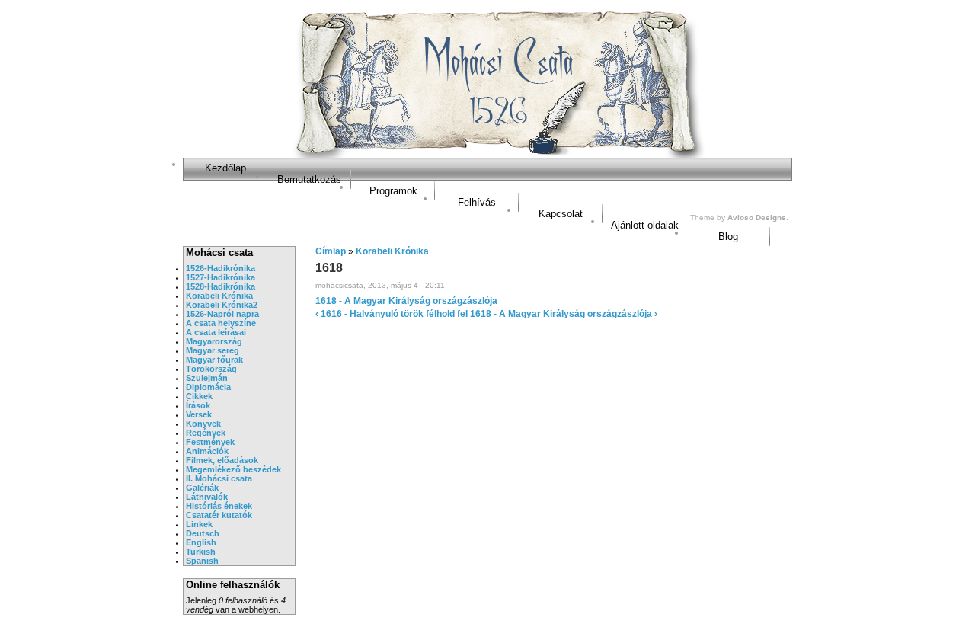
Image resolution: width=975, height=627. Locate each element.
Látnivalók (207, 496)
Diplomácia (208, 387)
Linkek (199, 524)
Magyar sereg (212, 350)
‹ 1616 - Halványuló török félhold (385, 314)
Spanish (202, 560)
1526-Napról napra (222, 313)
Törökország (211, 368)
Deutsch (202, 533)
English (201, 542)
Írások (198, 405)
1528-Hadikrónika (220, 286)
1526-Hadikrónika (220, 268)
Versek (199, 414)
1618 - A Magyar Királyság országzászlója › (563, 314)
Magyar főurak (214, 359)
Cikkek (199, 396)
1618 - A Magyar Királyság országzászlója (406, 301)
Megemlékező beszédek (233, 469)
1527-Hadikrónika (220, 277)
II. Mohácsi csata (219, 478)
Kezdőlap (225, 168)
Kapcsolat (561, 213)
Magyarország (214, 341)
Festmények (210, 441)
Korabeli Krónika (219, 295)
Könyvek (203, 423)
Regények (205, 432)
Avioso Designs (756, 217)
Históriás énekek (219, 505)
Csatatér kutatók (219, 515)
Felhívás (477, 202)
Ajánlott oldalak (645, 225)
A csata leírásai (216, 332)
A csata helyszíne (221, 323)
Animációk (207, 451)
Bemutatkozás (309, 179)
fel (462, 314)
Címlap (330, 251)
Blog (728, 236)
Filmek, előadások (222, 460)
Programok (393, 191)
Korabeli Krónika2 (221, 304)
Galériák (202, 487)
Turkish (201, 551)
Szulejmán (207, 377)
